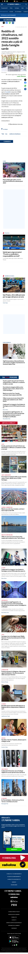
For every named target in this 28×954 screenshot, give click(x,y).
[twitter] (2, 1)
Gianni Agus (5, 302)
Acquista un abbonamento (14, 876)
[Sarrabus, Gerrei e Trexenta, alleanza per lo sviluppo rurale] (14, 727)
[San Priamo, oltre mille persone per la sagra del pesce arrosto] (14, 285)
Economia (8, 20)
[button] (4, 23)
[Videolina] (14, 858)
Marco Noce (5, 409)
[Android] (14, 941)
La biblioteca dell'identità (14, 879)
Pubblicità (14, 917)
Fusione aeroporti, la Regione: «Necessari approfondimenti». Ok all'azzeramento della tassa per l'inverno (13, 673)
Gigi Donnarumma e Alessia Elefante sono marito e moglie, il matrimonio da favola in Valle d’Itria (14, 362)
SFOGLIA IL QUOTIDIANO (8, 15)
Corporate (14, 928)
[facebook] (4, 1)
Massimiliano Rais (6, 418)
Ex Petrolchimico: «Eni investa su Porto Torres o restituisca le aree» (12, 800)
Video (11, 8)
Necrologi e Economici (14, 914)
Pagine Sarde (14, 884)
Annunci (14, 882)
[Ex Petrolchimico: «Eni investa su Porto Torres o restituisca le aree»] (14, 787)
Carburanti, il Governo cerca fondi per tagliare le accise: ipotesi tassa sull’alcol (13, 771)
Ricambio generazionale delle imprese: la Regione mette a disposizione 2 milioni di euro (13, 707)
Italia (22, 8)
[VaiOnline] (14, 902)
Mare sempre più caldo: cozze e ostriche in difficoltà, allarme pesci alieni (13, 181)
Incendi (11, 11)
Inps (6, 133)
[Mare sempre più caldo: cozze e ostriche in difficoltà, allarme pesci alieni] (14, 169)
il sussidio (7, 92)
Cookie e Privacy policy (14, 911)
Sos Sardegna (18, 11)
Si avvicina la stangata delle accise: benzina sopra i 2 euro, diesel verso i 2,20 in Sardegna (13, 388)
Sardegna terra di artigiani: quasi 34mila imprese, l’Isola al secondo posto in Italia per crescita (13, 637)
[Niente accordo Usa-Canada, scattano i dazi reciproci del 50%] (14, 496)
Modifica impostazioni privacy (14, 922)
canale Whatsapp (21, 76)
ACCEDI (25, 1)
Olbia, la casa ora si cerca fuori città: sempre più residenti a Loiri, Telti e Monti (13, 399)
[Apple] (14, 937)
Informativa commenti (14, 925)
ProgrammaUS (4, 8)
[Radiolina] (14, 865)
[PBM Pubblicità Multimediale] (14, 905)
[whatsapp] (7, 1)
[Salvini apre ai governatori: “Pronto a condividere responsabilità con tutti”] (14, 242)
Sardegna (17, 8)
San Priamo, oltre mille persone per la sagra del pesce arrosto (14, 296)
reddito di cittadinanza (14, 133)
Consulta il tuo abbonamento (14, 873)
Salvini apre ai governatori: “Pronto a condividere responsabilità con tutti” (12, 254)
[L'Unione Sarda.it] (14, 4)
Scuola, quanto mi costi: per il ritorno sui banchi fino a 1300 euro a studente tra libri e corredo (14, 382)
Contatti (14, 919)
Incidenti (26, 11)
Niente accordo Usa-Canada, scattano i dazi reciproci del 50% (12, 394)
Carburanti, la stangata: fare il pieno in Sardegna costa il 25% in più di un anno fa (14, 406)
